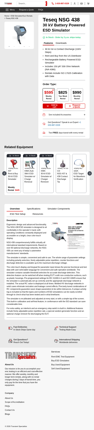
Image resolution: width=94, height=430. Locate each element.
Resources (38, 214)
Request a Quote (26, 10)
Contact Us (10, 410)
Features (48, 43)
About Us (9, 398)
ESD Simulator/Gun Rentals (21, 16)
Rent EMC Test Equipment (62, 357)
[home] (8, 3)
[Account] (74, 3)
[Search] (47, 3)
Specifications (33, 209)
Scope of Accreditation (14, 402)
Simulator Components (58, 209)
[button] (88, 3)
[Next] (90, 173)
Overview (15, 209)
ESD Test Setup (17, 214)
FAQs (40, 10)
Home (6, 16)
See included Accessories (67, 114)
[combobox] (31, 3)
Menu (12, 10)
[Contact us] (81, 3)
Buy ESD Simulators (60, 361)
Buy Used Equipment (60, 365)
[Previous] (4, 173)
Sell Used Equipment (60, 369)
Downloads (61, 43)
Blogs (7, 414)
